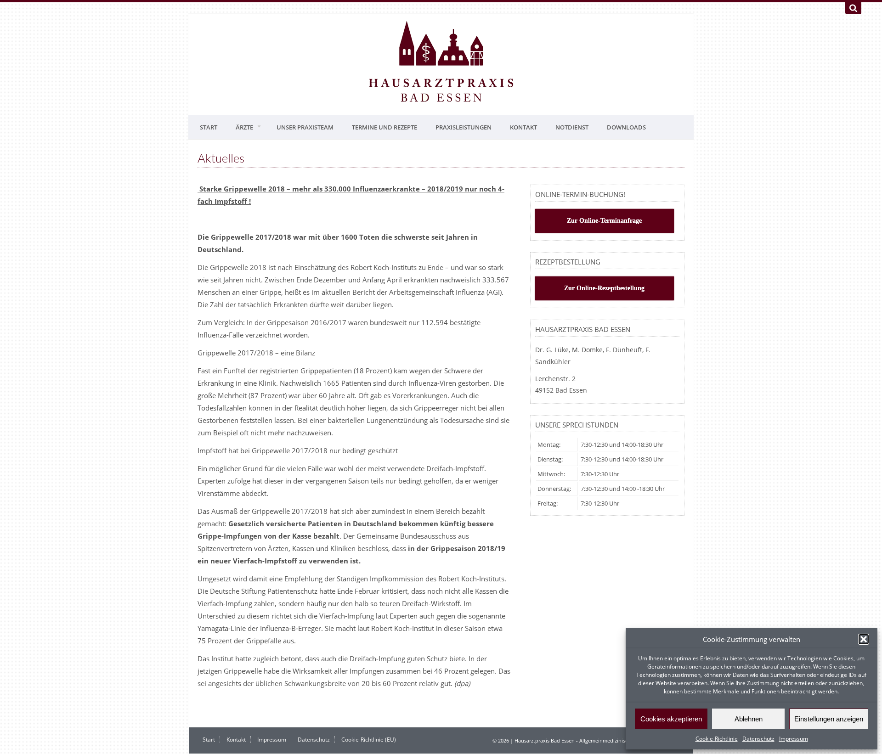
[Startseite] (441, 62)
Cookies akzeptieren (671, 719)
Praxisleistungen (463, 127)
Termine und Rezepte (384, 127)
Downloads (626, 127)
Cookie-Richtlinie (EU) (368, 739)
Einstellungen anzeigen (828, 719)
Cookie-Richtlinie (716, 739)
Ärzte (244, 127)
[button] (863, 639)
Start (208, 127)
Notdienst (571, 127)
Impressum (793, 739)
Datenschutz (758, 739)
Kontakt (523, 127)
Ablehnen (749, 719)
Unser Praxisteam (305, 127)
